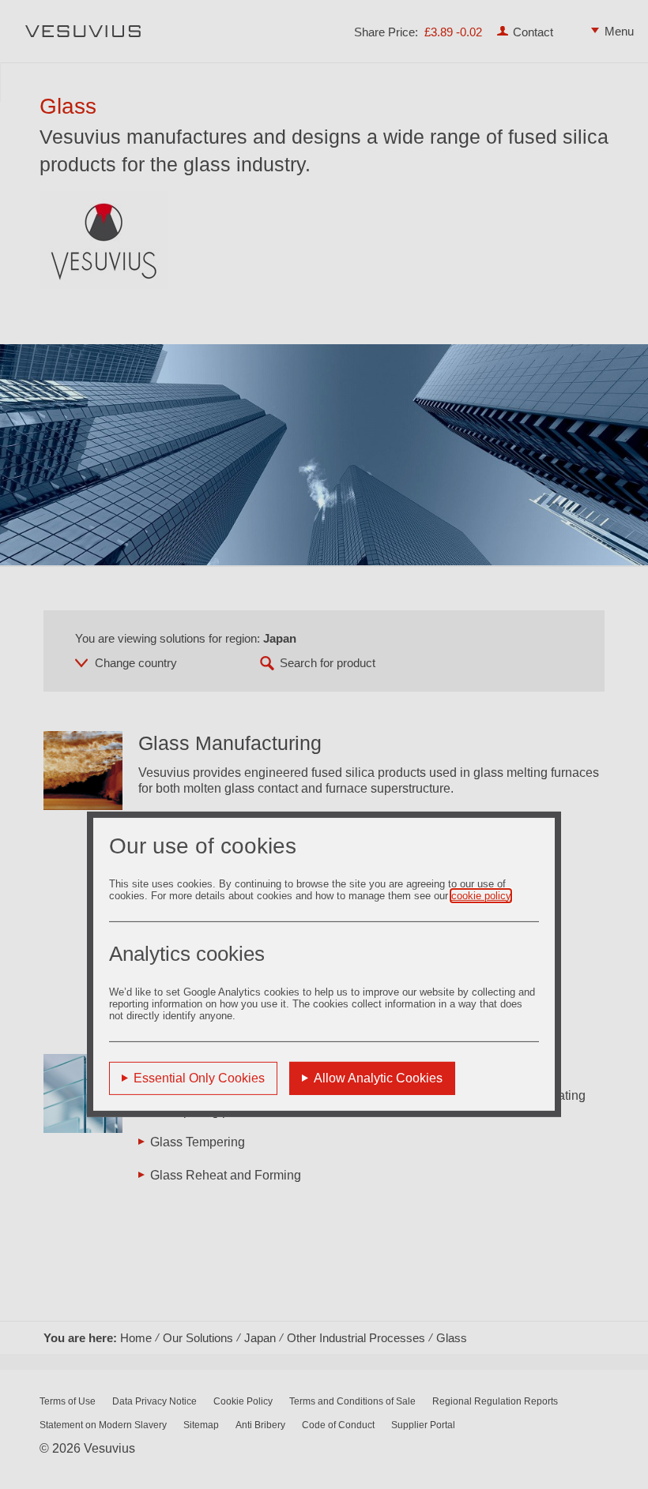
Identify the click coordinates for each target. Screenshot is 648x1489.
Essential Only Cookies (199, 1077)
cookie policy (480, 895)
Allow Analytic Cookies (378, 1077)
